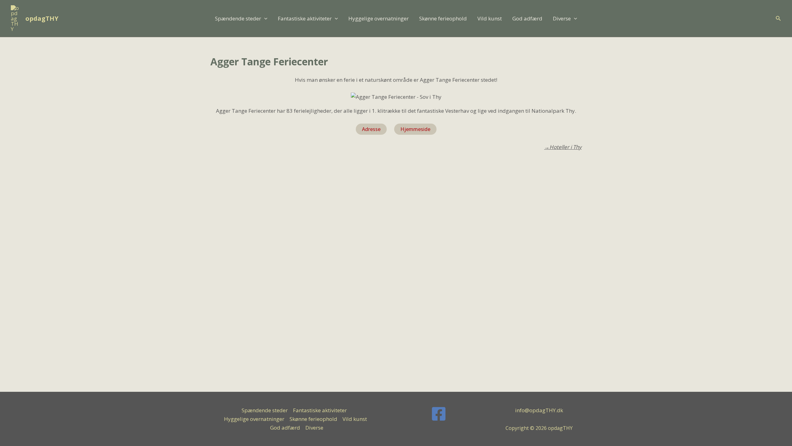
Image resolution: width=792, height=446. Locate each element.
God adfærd (527, 18)
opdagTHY (41, 18)
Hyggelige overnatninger (378, 18)
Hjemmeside (415, 129)
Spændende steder (238, 18)
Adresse (371, 129)
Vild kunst (489, 18)
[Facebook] (438, 414)
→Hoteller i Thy (563, 147)
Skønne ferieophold (443, 18)
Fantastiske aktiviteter (305, 18)
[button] (264, 18)
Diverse (562, 18)
